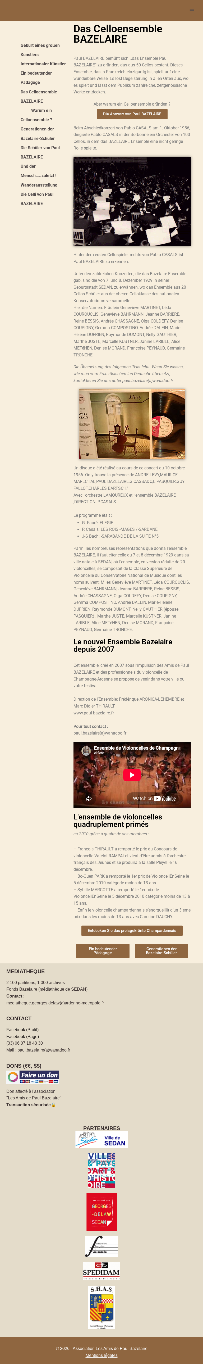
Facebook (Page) (22, 1036)
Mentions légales (102, 1355)
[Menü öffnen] (192, 10)
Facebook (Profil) (22, 1029)
